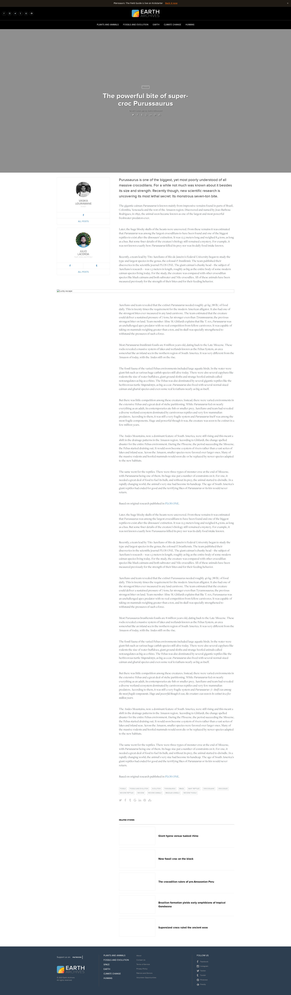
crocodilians (208, 789)
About (138, 955)
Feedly (203, 984)
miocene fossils (190, 793)
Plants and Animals (108, 24)
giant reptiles (193, 789)
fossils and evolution (139, 789)
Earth (156, 24)
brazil (181, 789)
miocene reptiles (127, 793)
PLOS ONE (172, 503)
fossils (123, 789)
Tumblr (203, 975)
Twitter (203, 971)
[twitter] (16, 13)
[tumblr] (21, 13)
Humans (190, 24)
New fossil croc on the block (175, 858)
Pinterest (204, 980)
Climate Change (172, 24)
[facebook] (5, 13)
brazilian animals (173, 793)
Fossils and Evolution (135, 24)
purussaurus (170, 789)
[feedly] (32, 13)
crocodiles (223, 789)
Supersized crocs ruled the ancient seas (183, 927)
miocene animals (155, 793)
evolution (156, 789)
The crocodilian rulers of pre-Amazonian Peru (186, 881)
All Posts (83, 221)
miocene (140, 793)
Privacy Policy (141, 969)
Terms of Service (143, 964)
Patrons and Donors (144, 973)
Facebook (204, 962)
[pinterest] (27, 13)
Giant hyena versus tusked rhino (178, 836)
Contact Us (140, 960)
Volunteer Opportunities (146, 977)
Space (107, 964)
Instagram (204, 966)
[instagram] (10, 13)
